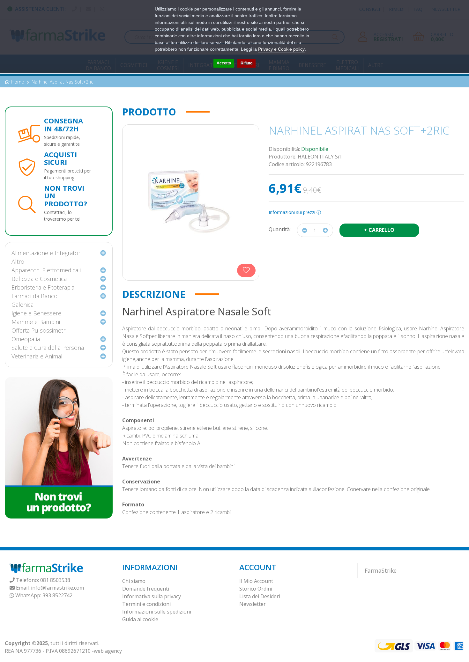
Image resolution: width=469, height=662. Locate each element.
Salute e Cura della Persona (47, 347)
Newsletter (252, 603)
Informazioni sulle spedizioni (156, 611)
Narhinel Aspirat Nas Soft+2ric (62, 82)
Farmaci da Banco (34, 296)
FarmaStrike (381, 570)
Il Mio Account (256, 581)
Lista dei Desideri (259, 596)
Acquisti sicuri (60, 158)
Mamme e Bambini (35, 322)
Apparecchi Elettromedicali (46, 270)
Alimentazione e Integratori (46, 253)
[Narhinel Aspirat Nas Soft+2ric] (190, 202)
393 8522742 (57, 595)
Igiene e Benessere (36, 313)
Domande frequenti (145, 588)
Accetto (224, 63)
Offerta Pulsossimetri (38, 330)
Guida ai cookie (140, 619)
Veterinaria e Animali (37, 356)
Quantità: (280, 229)
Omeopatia (25, 339)
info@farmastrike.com (57, 587)
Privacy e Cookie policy (281, 49)
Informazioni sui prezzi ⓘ (295, 212)
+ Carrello (379, 229)
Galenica (22, 304)
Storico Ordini (255, 588)
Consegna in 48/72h (63, 124)
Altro (17, 261)
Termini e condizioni (146, 603)
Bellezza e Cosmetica (39, 279)
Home (17, 82)
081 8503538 (55, 580)
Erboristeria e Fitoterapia (42, 287)
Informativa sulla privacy (151, 596)
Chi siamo (133, 581)
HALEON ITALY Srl (319, 156)
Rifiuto (246, 63)
